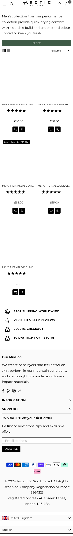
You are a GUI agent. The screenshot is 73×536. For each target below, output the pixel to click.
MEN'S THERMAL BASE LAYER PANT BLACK (18, 104)
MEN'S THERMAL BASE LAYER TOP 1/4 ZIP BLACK (18, 267)
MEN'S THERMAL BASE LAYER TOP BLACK (18, 185)
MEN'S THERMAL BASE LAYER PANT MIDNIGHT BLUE (54, 104)
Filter (37, 43)
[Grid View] (4, 50)
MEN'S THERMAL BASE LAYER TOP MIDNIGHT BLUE (54, 185)
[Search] (11, 4)
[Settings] (59, 4)
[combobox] (36, 518)
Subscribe (11, 448)
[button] (16, 111)
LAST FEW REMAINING (16, 141)
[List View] (8, 50)
